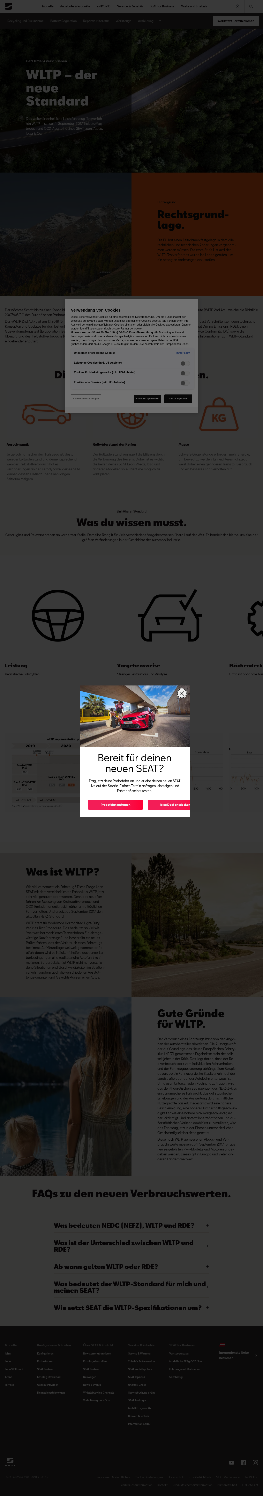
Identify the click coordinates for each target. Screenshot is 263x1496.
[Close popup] (181, 693)
